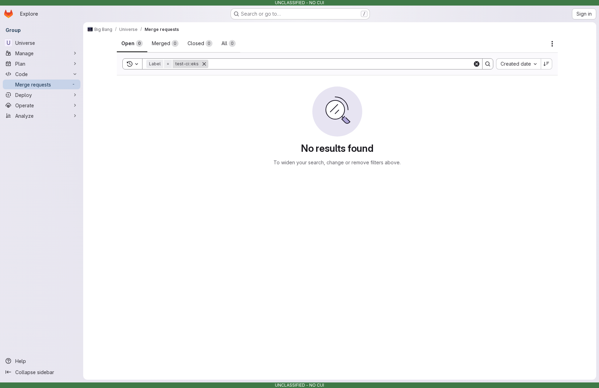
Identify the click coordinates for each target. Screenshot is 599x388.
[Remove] (204, 64)
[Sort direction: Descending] (546, 63)
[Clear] (476, 64)
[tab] (132, 43)
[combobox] (518, 63)
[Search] (487, 63)
